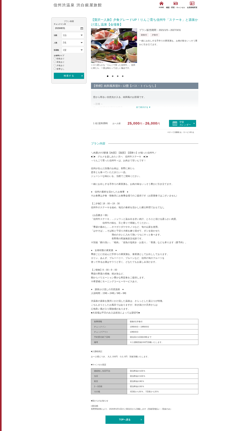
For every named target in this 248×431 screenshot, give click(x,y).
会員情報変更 (192, 7)
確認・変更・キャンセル (175, 7)
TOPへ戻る (125, 419)
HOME (161, 7)
